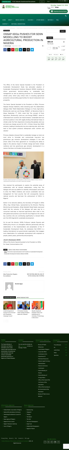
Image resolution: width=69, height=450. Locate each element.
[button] (66, 16)
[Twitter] (61, 1)
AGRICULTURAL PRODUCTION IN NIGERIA (17, 249)
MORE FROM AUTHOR (23, 297)
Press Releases (11, 28)
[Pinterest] (12, 49)
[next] (43, 2)
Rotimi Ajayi (8, 45)
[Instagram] (63, 1)
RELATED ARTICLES (9, 297)
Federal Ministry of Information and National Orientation (15, 441)
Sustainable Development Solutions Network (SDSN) (16, 253)
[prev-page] (4, 321)
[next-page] (7, 321)
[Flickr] (67, 1)
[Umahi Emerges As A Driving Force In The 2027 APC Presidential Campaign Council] (9, 305)
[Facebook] (59, 1)
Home (4, 28)
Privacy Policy (4, 438)
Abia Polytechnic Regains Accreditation (10, 275)
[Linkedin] (20, 49)
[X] (9, 49)
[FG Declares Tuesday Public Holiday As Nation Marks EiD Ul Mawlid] (24, 305)
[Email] (24, 49)
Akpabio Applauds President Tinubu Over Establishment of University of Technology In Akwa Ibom (38, 314)
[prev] (41, 2)
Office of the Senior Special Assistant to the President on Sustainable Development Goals (23, 252)
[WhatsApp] (16, 49)
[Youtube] (65, 1)
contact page (23, 346)
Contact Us (20, 438)
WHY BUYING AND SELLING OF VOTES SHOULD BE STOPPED (35, 275)
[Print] (28, 49)
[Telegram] (32, 49)
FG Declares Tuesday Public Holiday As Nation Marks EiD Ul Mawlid (23, 312)
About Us (11, 438)
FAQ (16, 438)
